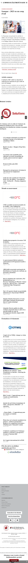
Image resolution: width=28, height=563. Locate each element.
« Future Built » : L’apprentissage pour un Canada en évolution (14, 413)
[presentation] (14, 113)
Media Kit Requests (6, 505)
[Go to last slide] (2, 117)
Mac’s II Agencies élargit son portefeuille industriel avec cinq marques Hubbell (14, 291)
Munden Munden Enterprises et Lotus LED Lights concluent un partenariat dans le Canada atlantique (14, 300)
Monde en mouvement (9, 188)
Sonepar (10, 69)
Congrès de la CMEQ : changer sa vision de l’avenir (14, 335)
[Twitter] (14, 520)
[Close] (27, 555)
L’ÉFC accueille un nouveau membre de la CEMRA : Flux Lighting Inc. (14, 205)
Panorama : (5, 69)
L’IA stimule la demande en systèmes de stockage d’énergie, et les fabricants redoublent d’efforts (14, 139)
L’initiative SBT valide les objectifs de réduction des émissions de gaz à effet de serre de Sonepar (13, 81)
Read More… (8, 221)
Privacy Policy (5, 502)
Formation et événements (10, 318)
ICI (16, 73)
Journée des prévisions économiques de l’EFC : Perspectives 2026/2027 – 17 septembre (14, 404)
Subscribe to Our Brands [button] (14, 512)
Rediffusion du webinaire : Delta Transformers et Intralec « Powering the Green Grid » (14, 372)
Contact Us (4, 507)
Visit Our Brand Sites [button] (14, 516)
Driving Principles (5, 490)
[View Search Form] (1, 2)
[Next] (26, 117)
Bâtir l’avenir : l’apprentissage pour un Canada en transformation (14, 396)
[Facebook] (10, 520)
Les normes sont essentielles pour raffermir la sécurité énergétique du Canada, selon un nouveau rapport (13, 156)
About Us (3, 489)
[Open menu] (27, 3)
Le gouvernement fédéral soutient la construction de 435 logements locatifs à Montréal (14, 261)
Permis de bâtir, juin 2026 (10, 164)
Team (3, 492)
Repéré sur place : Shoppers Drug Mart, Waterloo (14, 147)
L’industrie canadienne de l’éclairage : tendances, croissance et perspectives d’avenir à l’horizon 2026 (14, 432)
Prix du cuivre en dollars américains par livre (10, 447)
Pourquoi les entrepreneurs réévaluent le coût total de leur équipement (14, 170)
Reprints (3, 500)
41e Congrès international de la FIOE (13, 440)
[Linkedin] (17, 520)
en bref (14, 69)
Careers (3, 494)
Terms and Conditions (6, 503)
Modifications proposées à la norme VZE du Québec (14, 241)
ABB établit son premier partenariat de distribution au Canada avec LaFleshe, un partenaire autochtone (14, 271)
